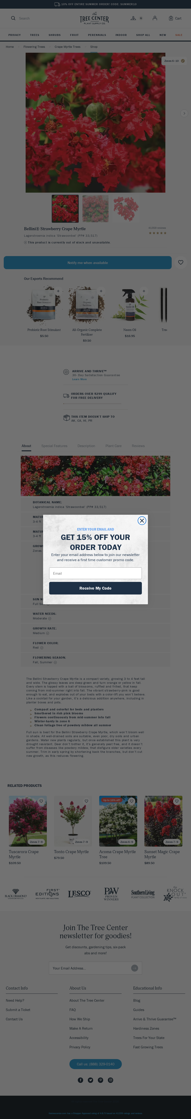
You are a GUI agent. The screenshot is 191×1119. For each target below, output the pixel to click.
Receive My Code (95, 588)
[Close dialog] (142, 521)
